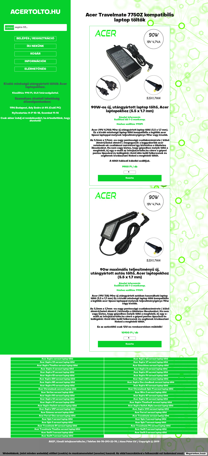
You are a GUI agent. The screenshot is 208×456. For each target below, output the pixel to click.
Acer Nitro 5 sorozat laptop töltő (151, 392)
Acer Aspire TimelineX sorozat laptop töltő (151, 402)
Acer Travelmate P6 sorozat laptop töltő (151, 426)
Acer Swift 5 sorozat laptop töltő (151, 433)
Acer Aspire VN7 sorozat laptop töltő (57, 409)
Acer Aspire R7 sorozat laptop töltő (150, 396)
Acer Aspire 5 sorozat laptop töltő (57, 369)
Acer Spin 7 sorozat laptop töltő (150, 423)
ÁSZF (52, 442)
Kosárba (130, 178)
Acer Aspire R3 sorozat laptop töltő (150, 386)
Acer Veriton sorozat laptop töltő (57, 392)
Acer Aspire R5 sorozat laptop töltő (57, 396)
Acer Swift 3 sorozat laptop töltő (57, 433)
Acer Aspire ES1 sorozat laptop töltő (57, 379)
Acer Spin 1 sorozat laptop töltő (57, 419)
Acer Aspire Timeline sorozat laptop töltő (57, 366)
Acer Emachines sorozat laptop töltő (151, 366)
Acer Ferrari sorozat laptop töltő (151, 413)
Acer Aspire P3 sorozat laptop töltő (57, 386)
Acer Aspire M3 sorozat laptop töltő (150, 379)
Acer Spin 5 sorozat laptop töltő (57, 423)
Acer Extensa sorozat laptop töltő (57, 413)
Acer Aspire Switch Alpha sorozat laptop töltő (150, 406)
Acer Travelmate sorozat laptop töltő (150, 416)
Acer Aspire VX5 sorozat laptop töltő (150, 409)
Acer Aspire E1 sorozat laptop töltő (57, 372)
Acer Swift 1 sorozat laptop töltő (151, 429)
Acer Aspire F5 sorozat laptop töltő (151, 376)
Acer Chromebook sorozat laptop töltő (57, 389)
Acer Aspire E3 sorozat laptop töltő (151, 372)
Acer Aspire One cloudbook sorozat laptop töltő (150, 382)
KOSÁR (35, 54)
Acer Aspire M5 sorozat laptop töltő (57, 382)
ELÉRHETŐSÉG (35, 69)
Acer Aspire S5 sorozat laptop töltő (150, 399)
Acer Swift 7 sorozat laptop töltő (57, 436)
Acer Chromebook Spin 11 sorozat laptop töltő (150, 389)
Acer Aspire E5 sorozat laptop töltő (57, 376)
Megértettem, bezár (196, 454)
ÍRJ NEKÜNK (35, 46)
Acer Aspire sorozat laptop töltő (57, 359)
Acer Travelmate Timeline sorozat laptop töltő (57, 429)
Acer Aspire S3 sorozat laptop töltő (57, 399)
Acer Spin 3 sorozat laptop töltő (150, 419)
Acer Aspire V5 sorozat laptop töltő (57, 362)
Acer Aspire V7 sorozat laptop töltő (150, 362)
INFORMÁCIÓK (35, 61)
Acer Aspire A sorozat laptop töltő (150, 369)
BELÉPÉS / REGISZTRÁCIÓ (35, 38)
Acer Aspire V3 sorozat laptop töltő (150, 359)
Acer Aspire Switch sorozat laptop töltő (57, 406)
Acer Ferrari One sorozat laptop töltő (57, 416)
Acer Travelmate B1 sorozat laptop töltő (57, 426)
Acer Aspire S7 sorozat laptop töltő (57, 402)
